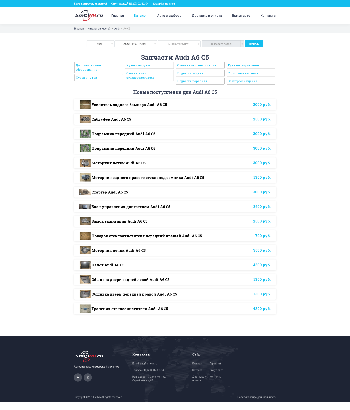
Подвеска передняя (192, 81)
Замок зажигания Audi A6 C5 (119, 221)
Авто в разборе (169, 15)
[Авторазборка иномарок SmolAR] (88, 15)
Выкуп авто (241, 15)
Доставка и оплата (207, 15)
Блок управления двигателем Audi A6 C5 (131, 206)
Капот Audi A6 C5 (108, 265)
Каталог (140, 15)
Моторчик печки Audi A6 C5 (119, 163)
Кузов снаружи (138, 65)
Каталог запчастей (99, 28)
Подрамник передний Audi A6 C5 (123, 133)
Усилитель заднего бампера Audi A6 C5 (129, 104)
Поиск (254, 43)
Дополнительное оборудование (88, 67)
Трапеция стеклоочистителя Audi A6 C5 (130, 308)
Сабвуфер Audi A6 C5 (111, 119)
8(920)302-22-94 (139, 3)
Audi (117, 28)
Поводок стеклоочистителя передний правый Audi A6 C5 (147, 235)
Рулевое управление (244, 65)
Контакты (268, 15)
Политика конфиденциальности (257, 397)
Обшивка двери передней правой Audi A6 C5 (134, 294)
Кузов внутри (86, 77)
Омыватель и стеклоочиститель (140, 75)
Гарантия (215, 363)
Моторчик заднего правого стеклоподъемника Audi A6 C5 (148, 177)
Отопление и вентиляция (196, 65)
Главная (117, 15)
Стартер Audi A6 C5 (110, 192)
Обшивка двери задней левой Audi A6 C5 (131, 279)
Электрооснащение (242, 81)
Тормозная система (243, 73)
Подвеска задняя (190, 73)
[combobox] (100, 43)
